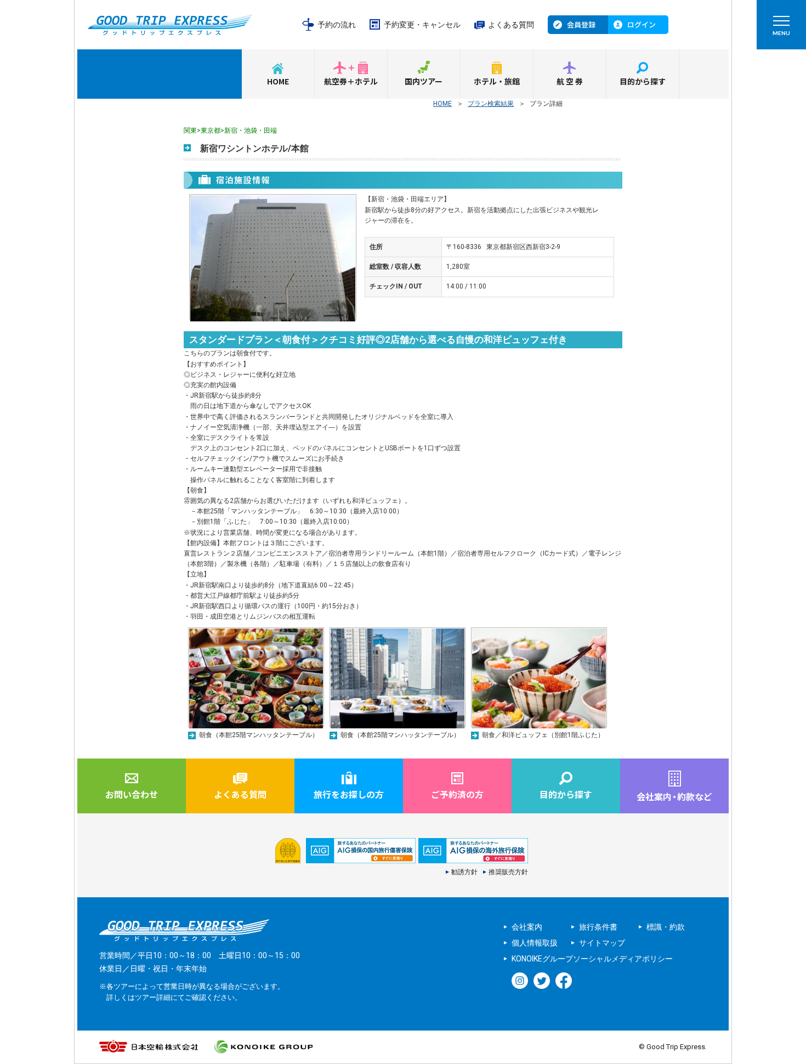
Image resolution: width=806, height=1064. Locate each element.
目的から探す (643, 81)
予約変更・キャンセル (422, 24)
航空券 (570, 81)
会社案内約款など (674, 796)
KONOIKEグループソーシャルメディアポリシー (592, 958)
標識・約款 (665, 926)
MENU (781, 33)
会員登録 (581, 24)
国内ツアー (423, 81)
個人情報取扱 (535, 942)
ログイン (641, 24)
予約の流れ (336, 24)
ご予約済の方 (457, 794)
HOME (278, 81)
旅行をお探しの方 (349, 794)
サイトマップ (602, 942)
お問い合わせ (131, 794)
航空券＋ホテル (351, 81)
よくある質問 (511, 24)
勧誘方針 (464, 872)
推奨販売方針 (508, 872)
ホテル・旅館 (497, 81)
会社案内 (527, 926)
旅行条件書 (598, 926)
